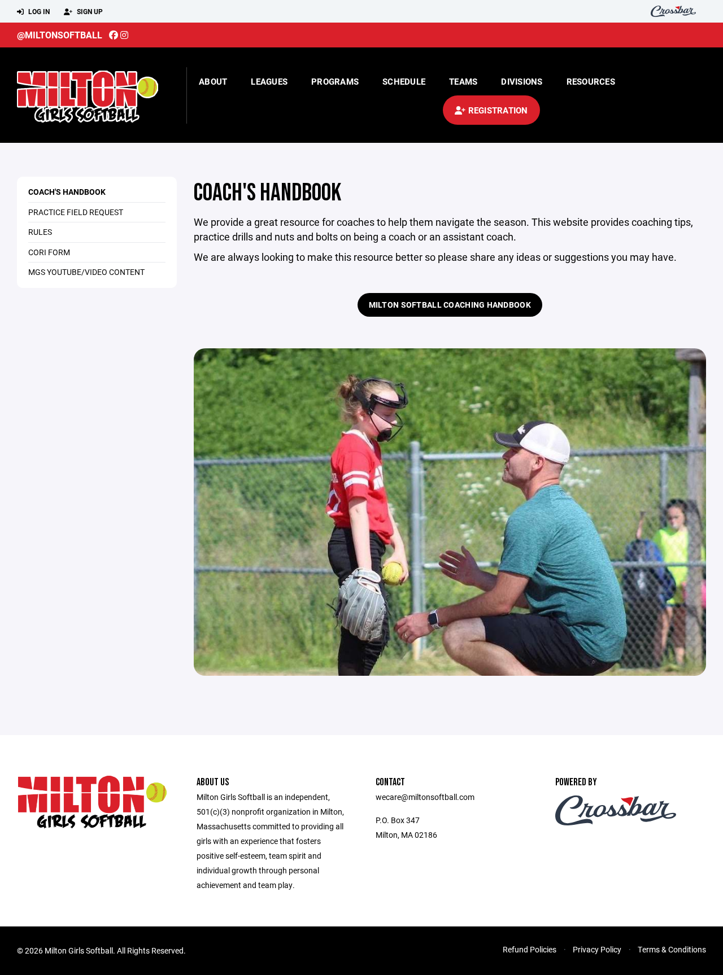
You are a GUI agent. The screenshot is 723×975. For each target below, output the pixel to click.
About (213, 81)
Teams (463, 81)
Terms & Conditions (672, 949)
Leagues (269, 81)
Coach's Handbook (67, 191)
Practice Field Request (75, 212)
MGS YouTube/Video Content (86, 271)
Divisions (521, 81)
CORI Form (49, 252)
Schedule (403, 81)
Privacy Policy (597, 949)
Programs (335, 81)
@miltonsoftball (59, 35)
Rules (40, 231)
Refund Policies (529, 949)
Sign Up (89, 11)
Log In (38, 11)
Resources (591, 81)
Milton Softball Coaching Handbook (450, 304)
